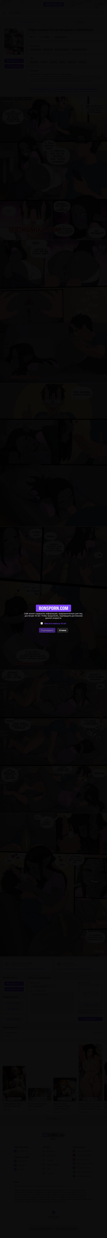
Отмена (62, 630)
